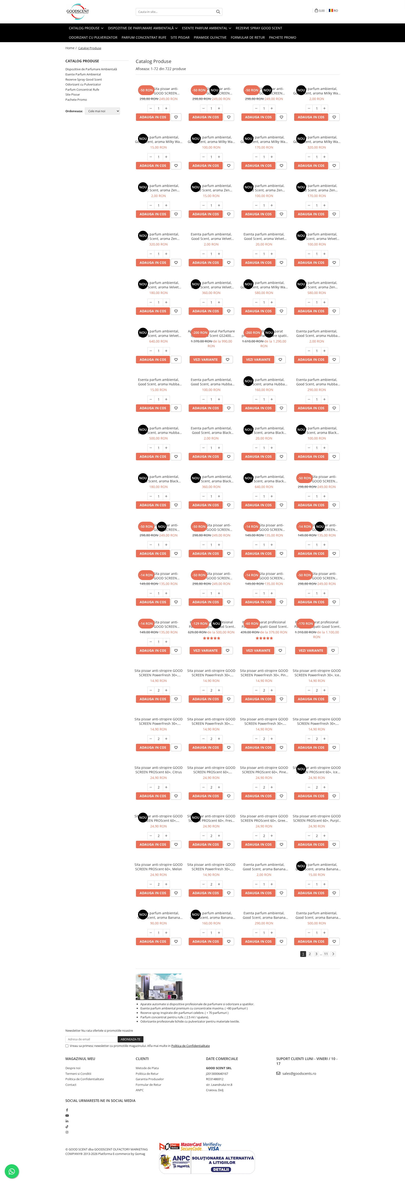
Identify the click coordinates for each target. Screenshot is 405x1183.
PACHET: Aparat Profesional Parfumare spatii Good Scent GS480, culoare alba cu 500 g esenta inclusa (211, 624)
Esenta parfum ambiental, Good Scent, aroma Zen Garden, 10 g (211, 187)
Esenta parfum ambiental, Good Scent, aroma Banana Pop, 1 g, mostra (264, 866)
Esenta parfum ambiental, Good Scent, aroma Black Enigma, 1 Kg (264, 478)
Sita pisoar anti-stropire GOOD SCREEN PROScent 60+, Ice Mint (317, 769)
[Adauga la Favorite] (176, 117)
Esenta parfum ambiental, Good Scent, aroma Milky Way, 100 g (211, 139)
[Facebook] (66, 1110)
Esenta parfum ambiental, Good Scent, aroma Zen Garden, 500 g (158, 236)
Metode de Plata (147, 1068)
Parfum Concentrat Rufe (82, 89)
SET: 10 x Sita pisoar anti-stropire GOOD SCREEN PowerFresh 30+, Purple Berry (158, 575)
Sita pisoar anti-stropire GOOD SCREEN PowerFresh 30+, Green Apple (264, 721)
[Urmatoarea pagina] (333, 954)
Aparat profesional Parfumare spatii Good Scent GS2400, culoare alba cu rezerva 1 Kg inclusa (211, 333)
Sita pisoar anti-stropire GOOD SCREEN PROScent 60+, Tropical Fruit (159, 818)
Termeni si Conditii (78, 1073)
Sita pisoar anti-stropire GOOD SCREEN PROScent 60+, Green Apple (264, 818)
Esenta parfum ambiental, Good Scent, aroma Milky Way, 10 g (158, 139)
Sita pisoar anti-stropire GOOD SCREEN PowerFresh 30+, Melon (211, 866)
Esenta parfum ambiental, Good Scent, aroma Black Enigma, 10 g (264, 430)
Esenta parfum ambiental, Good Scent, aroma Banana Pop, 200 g (211, 915)
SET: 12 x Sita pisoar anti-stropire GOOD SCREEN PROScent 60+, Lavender (211, 575)
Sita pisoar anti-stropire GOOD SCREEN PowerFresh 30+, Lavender (211, 672)
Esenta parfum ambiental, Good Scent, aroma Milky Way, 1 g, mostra (317, 90)
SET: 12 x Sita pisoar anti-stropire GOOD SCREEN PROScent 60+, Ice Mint (211, 90)
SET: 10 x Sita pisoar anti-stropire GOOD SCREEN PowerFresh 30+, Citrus (158, 624)
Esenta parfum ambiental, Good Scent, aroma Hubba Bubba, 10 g (158, 381)
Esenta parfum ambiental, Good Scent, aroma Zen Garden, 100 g (264, 187)
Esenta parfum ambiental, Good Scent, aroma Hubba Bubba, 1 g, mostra (317, 333)
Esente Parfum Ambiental (83, 74)
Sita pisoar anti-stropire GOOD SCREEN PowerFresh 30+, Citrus (159, 672)
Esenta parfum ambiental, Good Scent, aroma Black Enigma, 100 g (316, 430)
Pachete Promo (282, 37)
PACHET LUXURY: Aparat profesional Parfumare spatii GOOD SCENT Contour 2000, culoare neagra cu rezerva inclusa (264, 333)
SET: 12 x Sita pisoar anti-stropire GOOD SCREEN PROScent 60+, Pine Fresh (264, 90)
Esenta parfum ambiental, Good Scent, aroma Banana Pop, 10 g (317, 866)
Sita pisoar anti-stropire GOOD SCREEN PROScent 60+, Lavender (211, 769)
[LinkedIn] (66, 1121)
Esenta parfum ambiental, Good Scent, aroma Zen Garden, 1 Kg (316, 284)
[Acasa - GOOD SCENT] (88, 12)
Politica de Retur (147, 1073)
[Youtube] (66, 1115)
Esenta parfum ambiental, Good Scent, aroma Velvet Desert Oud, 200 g (158, 284)
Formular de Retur (248, 37)
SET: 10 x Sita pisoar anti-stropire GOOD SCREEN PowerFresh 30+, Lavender (264, 575)
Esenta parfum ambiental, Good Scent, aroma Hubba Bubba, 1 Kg (158, 430)
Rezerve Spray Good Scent (83, 79)
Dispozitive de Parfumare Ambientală (91, 69)
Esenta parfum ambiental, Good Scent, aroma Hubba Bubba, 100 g (211, 381)
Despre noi (72, 1068)
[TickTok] (66, 1126)
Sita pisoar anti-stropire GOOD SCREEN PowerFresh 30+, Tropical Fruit (159, 721)
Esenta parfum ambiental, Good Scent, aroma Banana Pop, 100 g (158, 915)
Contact (70, 1085)
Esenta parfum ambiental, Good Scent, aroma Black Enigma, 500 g (211, 478)
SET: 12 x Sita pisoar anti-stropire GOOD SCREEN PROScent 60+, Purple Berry (211, 527)
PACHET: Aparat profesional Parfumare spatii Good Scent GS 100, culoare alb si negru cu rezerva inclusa (264, 624)
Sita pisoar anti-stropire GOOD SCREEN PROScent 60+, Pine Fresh (264, 769)
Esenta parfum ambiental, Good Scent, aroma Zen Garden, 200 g (316, 187)
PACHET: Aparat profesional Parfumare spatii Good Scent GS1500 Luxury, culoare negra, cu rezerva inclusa (317, 624)
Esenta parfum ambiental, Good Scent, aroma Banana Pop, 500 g (264, 915)
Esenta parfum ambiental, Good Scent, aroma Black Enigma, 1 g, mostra (211, 430)
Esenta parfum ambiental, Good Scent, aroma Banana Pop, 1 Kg (317, 915)
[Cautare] (218, 12)
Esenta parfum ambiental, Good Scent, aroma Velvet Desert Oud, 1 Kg (158, 333)
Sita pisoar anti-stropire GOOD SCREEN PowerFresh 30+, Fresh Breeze (211, 721)
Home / (71, 48)
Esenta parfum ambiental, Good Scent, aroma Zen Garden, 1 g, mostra (158, 187)
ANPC (140, 1090)
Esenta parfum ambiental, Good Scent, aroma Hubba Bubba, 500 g (317, 381)
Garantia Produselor (150, 1079)
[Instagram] (66, 1132)
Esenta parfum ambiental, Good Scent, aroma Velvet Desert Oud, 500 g (211, 284)
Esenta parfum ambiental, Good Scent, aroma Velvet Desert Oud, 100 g (316, 236)
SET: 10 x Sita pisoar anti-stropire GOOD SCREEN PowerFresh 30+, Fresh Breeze (316, 527)
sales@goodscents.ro (298, 1073)
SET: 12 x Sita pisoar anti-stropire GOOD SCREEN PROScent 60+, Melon (317, 478)
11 (326, 954)
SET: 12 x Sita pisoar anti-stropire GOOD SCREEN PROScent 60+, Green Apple (158, 90)
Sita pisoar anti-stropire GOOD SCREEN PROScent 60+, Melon (159, 866)
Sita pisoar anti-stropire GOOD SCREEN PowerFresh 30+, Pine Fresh (264, 672)
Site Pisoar (72, 94)
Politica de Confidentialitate (190, 1046)
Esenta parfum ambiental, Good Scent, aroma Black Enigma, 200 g (158, 478)
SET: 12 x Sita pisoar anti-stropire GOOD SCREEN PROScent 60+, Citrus (317, 575)
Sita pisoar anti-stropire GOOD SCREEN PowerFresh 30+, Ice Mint (317, 672)
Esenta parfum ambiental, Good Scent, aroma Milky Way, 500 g (317, 139)
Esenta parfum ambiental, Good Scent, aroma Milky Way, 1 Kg (264, 284)
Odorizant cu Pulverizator (83, 84)
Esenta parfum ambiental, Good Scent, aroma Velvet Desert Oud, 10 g (264, 236)
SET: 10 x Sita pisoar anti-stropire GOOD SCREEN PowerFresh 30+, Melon (264, 527)
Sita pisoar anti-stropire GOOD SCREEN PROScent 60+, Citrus (159, 769)
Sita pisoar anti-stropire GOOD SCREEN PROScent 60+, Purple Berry (317, 818)
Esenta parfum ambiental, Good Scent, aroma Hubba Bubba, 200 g (264, 381)
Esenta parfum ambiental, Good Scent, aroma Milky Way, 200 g (264, 139)
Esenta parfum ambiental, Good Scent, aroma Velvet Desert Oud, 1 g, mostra (211, 236)
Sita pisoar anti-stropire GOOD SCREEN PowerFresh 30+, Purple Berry (317, 721)
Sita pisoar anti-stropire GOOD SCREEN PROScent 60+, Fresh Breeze (211, 818)
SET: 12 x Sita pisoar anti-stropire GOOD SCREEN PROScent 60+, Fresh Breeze (159, 527)
